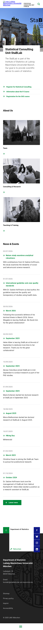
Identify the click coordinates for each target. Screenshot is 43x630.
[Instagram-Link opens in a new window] (37, 543)
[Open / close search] (39, 4)
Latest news (13, 503)
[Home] (6, 530)
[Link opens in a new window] (21, 539)
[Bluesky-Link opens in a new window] (37, 536)
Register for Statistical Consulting (18, 87)
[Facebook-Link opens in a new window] (37, 530)
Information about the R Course (17, 92)
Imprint (5, 603)
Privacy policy (8, 598)
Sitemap (6, 594)
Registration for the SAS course (18, 96)
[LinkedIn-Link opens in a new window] (37, 549)
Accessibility (8, 608)
